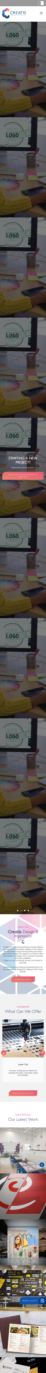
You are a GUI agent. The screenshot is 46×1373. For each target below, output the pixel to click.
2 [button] (21, 910)
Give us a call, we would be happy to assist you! (23, 474)
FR (39, 3)
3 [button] (25, 910)
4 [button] (28, 910)
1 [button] (18, 910)
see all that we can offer (23, 1093)
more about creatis (23, 979)
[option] (23, 468)
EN (42, 3)
